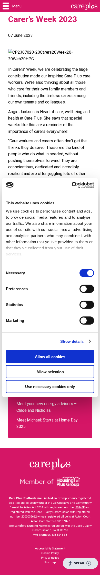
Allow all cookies (50, 357)
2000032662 (29, 516)
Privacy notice (50, 557)
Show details (72, 341)
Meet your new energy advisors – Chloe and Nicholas (46, 407)
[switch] (86, 289)
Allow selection (50, 371)
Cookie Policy (50, 553)
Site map (50, 562)
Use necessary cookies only (50, 386)
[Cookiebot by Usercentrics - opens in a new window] (72, 185)
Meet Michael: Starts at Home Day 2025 (47, 423)
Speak (79, 563)
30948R (80, 507)
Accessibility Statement (50, 548)
